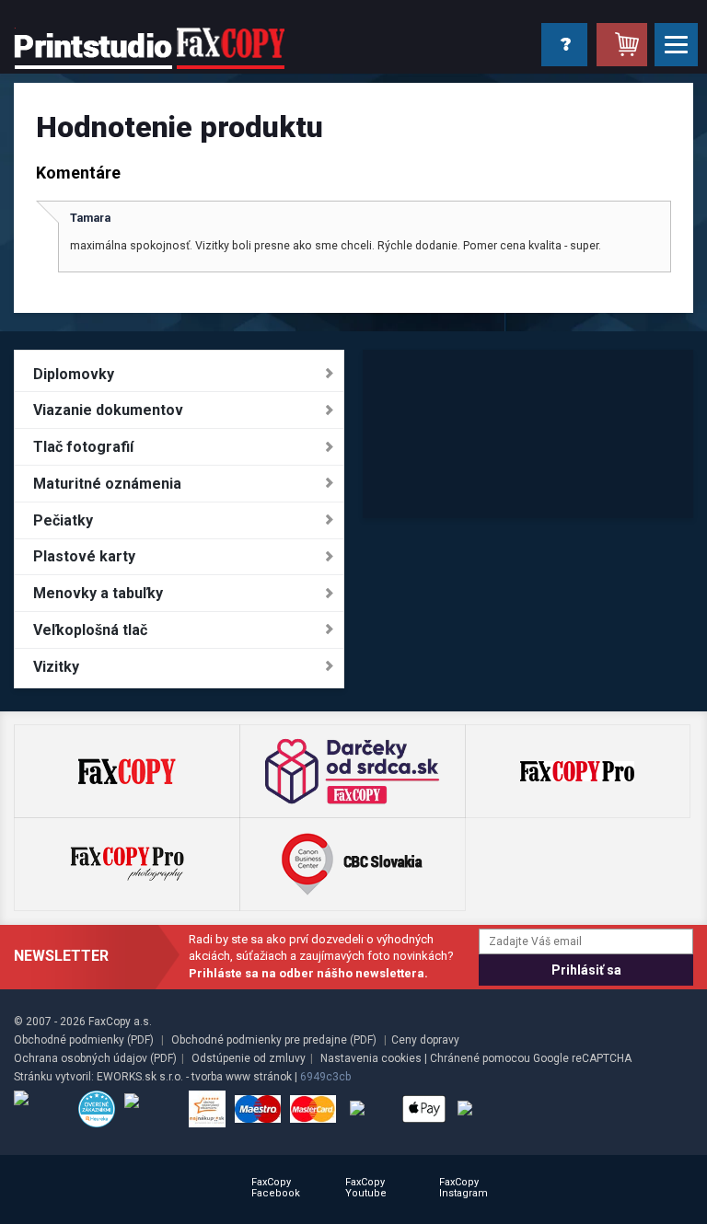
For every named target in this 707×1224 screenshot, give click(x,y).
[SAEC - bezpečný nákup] (41, 1109)
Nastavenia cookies (371, 1058)
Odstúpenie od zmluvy (248, 1058)
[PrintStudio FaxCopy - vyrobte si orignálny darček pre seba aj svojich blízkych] (149, 47)
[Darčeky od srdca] (352, 771)
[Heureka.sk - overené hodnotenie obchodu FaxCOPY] (96, 1109)
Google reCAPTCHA (582, 1058)
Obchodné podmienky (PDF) (84, 1039)
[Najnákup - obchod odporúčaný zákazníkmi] (207, 1109)
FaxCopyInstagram (463, 1187)
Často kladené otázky (562, 43)
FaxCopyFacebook (275, 1187)
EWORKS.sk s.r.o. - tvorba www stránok (194, 1076)
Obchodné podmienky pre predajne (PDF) (274, 1039)
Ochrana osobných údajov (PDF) (95, 1058)
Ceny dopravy (425, 1039)
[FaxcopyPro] (577, 771)
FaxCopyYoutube (366, 1187)
